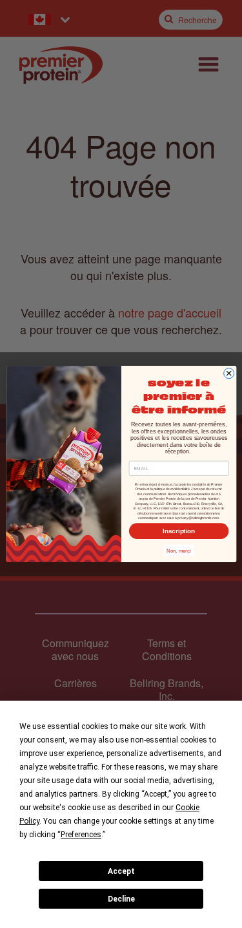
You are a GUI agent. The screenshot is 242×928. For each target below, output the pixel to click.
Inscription (179, 531)
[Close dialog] (228, 373)
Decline (121, 899)
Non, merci (178, 551)
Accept (121, 871)
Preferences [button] (81, 834)
